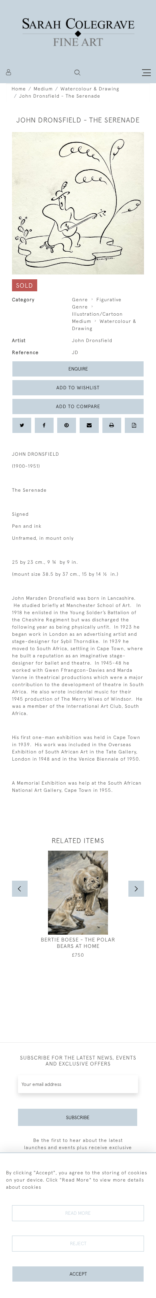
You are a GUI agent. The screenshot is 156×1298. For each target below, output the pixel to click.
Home (19, 89)
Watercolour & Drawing (89, 89)
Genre (80, 299)
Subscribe (78, 1117)
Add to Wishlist (78, 388)
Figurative (109, 299)
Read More (78, 1213)
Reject (78, 1243)
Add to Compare (78, 406)
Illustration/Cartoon (97, 314)
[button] (77, 72)
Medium (43, 89)
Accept (78, 1274)
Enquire (78, 369)
